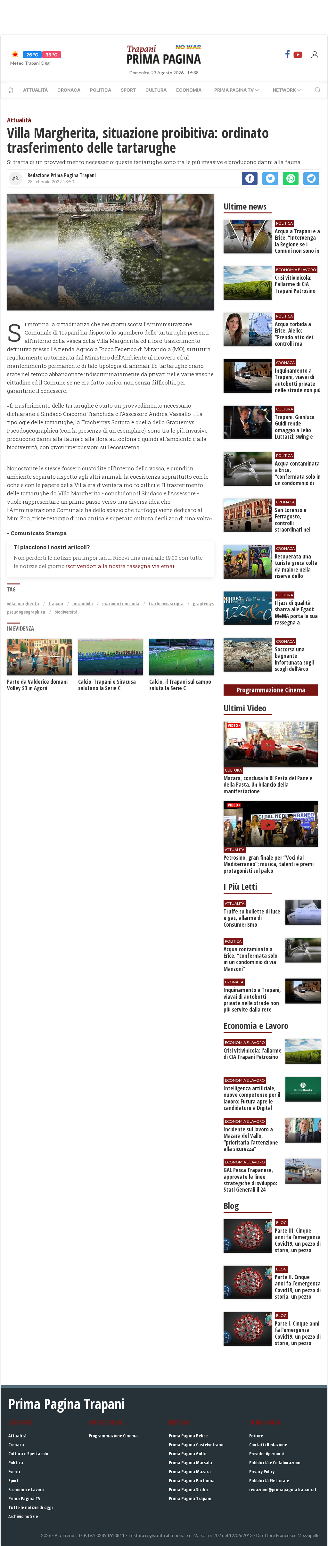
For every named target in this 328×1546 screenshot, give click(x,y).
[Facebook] (287, 54)
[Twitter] (270, 178)
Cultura (156, 90)
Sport (128, 90)
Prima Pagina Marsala (190, 1462)
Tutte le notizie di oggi (30, 1507)
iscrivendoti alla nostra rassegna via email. (121, 566)
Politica (100, 90)
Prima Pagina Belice (188, 1436)
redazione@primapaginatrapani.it (282, 1489)
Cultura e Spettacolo (28, 1454)
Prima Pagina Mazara (190, 1471)
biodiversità (66, 612)
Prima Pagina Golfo (187, 1454)
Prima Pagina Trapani (190, 1498)
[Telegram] (311, 178)
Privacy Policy (262, 1471)
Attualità (35, 90)
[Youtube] (298, 54)
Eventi (14, 1471)
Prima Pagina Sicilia (188, 1489)
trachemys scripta (166, 603)
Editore (256, 1436)
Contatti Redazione (268, 1445)
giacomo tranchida (120, 603)
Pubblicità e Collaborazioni (274, 1462)
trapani (55, 603)
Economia (188, 90)
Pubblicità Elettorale (269, 1480)
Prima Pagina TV (24, 1498)
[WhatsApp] (291, 178)
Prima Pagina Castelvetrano (196, 1445)
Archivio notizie (23, 1516)
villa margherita (23, 603)
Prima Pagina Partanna (192, 1480)
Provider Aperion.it (267, 1454)
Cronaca (68, 90)
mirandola (82, 603)
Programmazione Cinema (113, 1436)
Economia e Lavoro (26, 1489)
